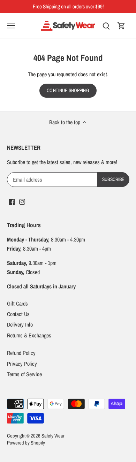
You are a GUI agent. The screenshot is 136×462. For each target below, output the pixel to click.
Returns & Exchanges (29, 335)
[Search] (106, 25)
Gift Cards (17, 303)
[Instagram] (22, 201)
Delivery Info (20, 324)
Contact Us (18, 314)
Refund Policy (21, 353)
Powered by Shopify (26, 442)
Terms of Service (24, 374)
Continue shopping (68, 90)
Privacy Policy (22, 364)
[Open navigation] (11, 25)
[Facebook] (12, 201)
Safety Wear (53, 435)
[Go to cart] (121, 25)
